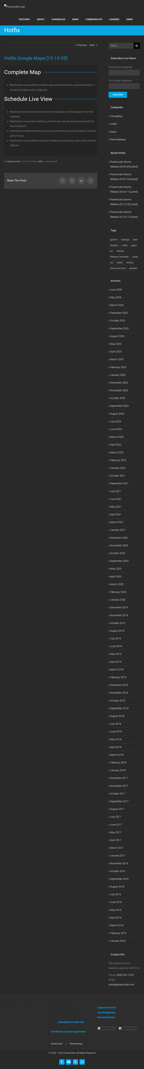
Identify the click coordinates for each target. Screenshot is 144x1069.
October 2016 (117, 871)
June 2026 (116, 289)
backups (125, 239)
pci (111, 251)
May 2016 (115, 909)
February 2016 (118, 933)
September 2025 (119, 328)
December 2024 (119, 382)
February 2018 (118, 762)
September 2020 (119, 560)
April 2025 (115, 351)
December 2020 (119, 537)
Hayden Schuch (14, 161)
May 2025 (115, 343)
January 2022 (118, 467)
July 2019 (115, 638)
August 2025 (117, 336)
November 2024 (119, 390)
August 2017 (117, 809)
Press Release (118, 139)
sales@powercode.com (121, 984)
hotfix (125, 245)
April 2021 (115, 514)
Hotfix (40, 161)
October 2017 (117, 793)
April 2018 (115, 747)
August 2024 (117, 413)
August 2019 (117, 630)
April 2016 (115, 917)
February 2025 (118, 367)
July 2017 (115, 816)
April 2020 (115, 576)
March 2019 (117, 669)
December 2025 (119, 312)
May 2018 (115, 739)
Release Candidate (119, 256)
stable (120, 262)
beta (135, 239)
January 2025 (118, 374)
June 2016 (116, 902)
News (113, 131)
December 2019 (119, 607)
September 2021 (119, 483)
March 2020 (117, 584)
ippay (134, 245)
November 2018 (119, 692)
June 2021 (116, 498)
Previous (82, 45)
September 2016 (119, 878)
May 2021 (115, 506)
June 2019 (116, 646)
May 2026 (115, 297)
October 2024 (117, 398)
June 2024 (116, 429)
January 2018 (118, 770)
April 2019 (115, 661)
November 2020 (119, 545)
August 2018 (117, 716)
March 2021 (117, 522)
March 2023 (117, 436)
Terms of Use (56, 1044)
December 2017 (119, 777)
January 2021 (118, 529)
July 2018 (115, 723)
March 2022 (117, 452)
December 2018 (119, 684)
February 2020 (118, 591)
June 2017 (116, 824)
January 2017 (118, 855)
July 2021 (115, 491)
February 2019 (118, 677)
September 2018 (119, 708)
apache (113, 239)
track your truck (117, 268)
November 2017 (119, 785)
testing (129, 262)
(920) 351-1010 (125, 974)
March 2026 (117, 305)
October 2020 (117, 553)
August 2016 (117, 886)
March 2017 (117, 847)
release (120, 251)
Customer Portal (106, 1007)
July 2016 (115, 894)
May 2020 (115, 568)
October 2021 (117, 475)
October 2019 (117, 623)
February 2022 (118, 460)
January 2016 (118, 940)
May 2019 (115, 653)
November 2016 (119, 863)
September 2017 (119, 801)
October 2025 (117, 320)
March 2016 (117, 925)
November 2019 (119, 615)
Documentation (106, 1017)
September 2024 (119, 405)
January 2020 (118, 599)
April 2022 (115, 444)
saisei (135, 256)
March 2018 (117, 754)
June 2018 (116, 731)
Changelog (116, 116)
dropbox (114, 245)
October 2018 (117, 700)
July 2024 (115, 421)
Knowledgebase (106, 1012)
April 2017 (115, 840)
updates (133, 268)
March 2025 (117, 359)
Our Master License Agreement (68, 1031)
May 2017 (115, 832)
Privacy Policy (76, 1044)
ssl (111, 262)
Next (92, 45)
